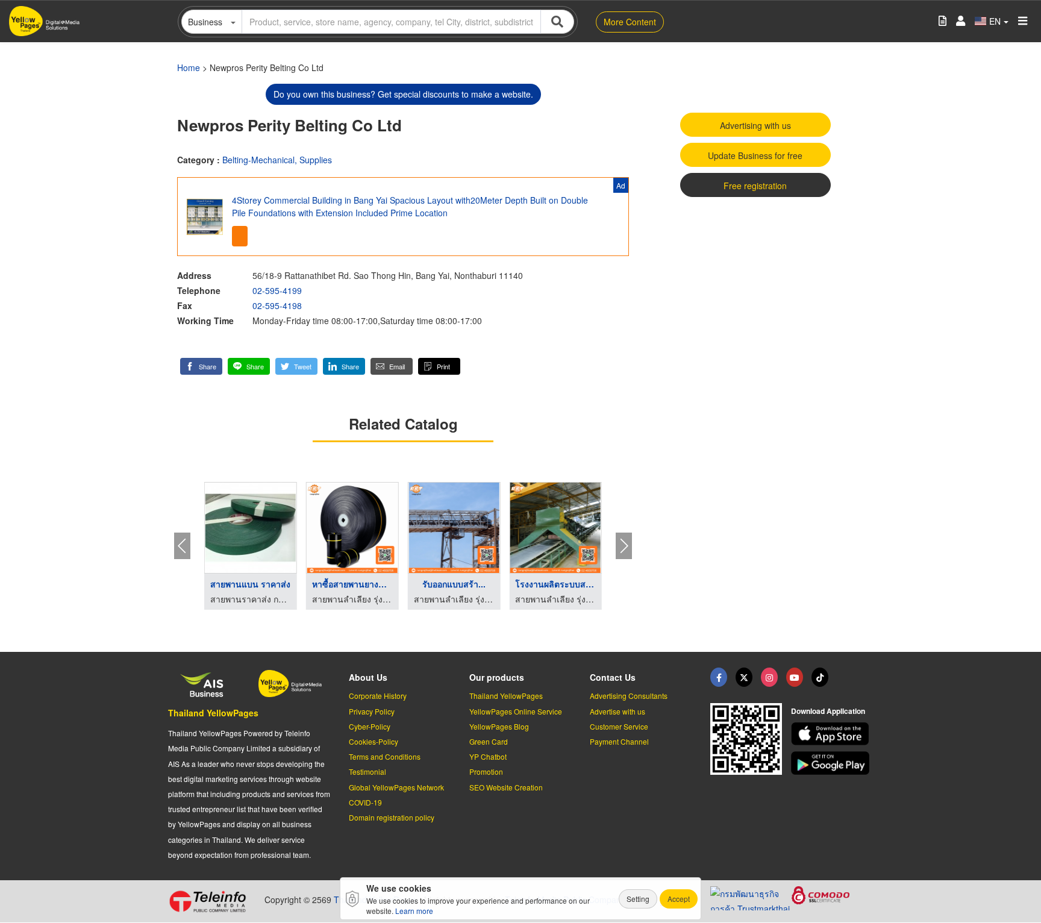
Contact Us (613, 677)
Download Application (828, 711)
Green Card (488, 741)
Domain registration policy (391, 817)
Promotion (486, 771)
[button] (201, 366)
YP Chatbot (488, 756)
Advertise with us (617, 711)
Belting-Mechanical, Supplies (277, 160)
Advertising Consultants (628, 695)
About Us (368, 677)
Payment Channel (619, 741)
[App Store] (832, 734)
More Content (630, 22)
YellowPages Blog (499, 726)
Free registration (755, 186)
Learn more (414, 911)
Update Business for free (755, 155)
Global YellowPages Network (396, 787)
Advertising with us (755, 125)
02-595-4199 (277, 290)
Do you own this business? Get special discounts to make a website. (403, 94)
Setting (638, 898)
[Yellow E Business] (718, 677)
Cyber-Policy (369, 726)
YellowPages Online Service (515, 711)
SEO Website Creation (506, 787)
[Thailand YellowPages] (744, 677)
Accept (678, 898)
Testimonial (367, 771)
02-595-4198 (277, 305)
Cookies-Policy (373, 741)
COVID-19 (365, 802)
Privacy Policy (372, 711)
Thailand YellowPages (213, 713)
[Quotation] (942, 21)
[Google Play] (832, 763)
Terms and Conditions (384, 756)
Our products (496, 677)
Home (188, 67)
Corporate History (378, 695)
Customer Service (619, 726)
